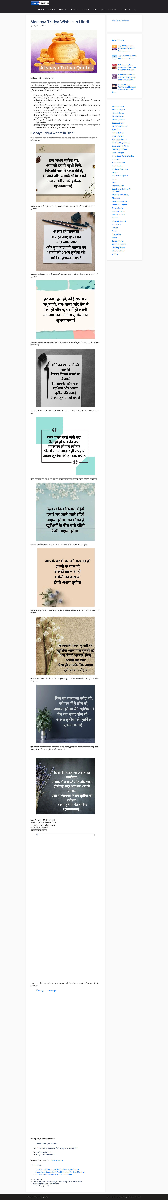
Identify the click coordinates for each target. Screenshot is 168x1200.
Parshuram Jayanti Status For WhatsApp (46, 1184)
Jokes (103, 9)
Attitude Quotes (118, 106)
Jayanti (115, 179)
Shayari (50, 9)
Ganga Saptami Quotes (45, 1154)
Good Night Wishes (119, 149)
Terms (131, 1197)
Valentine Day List (119, 244)
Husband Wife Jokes (120, 169)
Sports (114, 238)
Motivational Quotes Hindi (46, 1143)
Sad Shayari (116, 224)
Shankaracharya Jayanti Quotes (43, 1186)
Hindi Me (115, 159)
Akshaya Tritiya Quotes (54, 1182)
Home (108, 1197)
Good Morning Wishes (120, 146)
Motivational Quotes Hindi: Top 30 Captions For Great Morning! (59, 1172)
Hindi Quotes (117, 166)
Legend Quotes (118, 186)
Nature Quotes (118, 208)
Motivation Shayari (119, 201)
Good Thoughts (118, 152)
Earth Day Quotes (42, 1152)
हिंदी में (40, 9)
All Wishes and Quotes (40, 1197)
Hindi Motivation (118, 162)
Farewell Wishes (118, 133)
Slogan (95, 9)
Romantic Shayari (119, 221)
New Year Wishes (118, 211)
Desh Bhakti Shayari (120, 126)
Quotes (72, 9)
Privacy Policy (122, 1197)
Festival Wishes (37, 1179)
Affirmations (113, 9)
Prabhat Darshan (118, 214)
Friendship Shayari (119, 139)
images (115, 172)
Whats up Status (118, 251)
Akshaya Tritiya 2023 (39, 1182)
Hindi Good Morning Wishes (123, 156)
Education (116, 129)
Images (84, 9)
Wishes (61, 9)
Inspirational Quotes (120, 176)
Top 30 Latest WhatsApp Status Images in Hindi (53, 1174)
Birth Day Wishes (118, 119)
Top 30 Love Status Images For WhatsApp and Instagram (57, 1169)
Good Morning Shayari (121, 143)
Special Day (116, 234)
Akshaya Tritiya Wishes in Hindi (72, 1182)
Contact (137, 1197)
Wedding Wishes (118, 247)
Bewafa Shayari (118, 116)
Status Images (117, 241)
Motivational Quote (119, 204)
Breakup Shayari (118, 123)
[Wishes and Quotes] (40, 3)
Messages (124, 9)
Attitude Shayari (118, 110)
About (114, 1197)
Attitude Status (118, 113)
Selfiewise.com (57, 1160)
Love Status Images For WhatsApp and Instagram (56, 1148)
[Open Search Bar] (134, 9)
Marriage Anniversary (120, 195)
